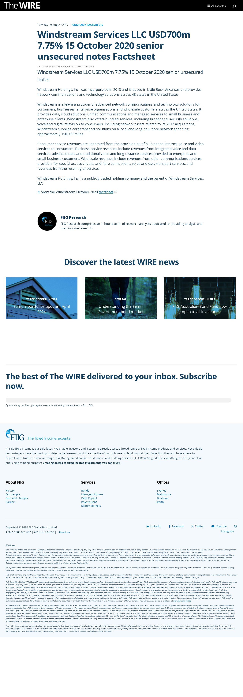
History (10, 491)
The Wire (24, 6)
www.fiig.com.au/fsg (182, 600)
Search (234, 4)
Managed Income (92, 494)
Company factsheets (87, 25)
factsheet (106, 192)
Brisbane (162, 498)
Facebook (177, 526)
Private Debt (89, 502)
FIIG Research (73, 217)
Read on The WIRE (42, 318)
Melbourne (164, 494)
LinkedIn (155, 526)
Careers (11, 502)
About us (64, 532)
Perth (160, 502)
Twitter (199, 526)
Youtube (221, 526)
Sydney (161, 491)
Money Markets (91, 506)
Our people (13, 494)
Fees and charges (17, 498)
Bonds (85, 491)
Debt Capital (89, 498)
